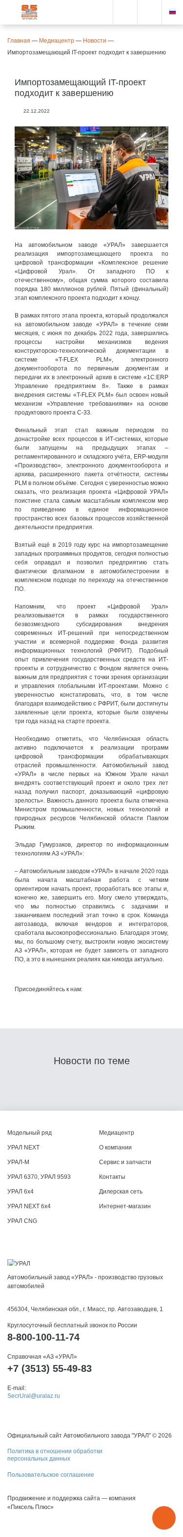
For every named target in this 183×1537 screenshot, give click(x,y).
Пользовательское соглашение (50, 1474)
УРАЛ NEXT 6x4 (29, 1206)
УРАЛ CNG (22, 1221)
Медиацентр (56, 40)
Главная (18, 40)
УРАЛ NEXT (23, 1147)
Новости (94, 40)
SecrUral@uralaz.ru (33, 1395)
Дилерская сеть (120, 1191)
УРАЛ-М (18, 1162)
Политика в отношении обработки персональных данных (54, 1455)
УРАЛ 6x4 (20, 1191)
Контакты (112, 1176)
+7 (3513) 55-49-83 (49, 1368)
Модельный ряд (29, 1132)
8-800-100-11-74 (43, 1337)
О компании (115, 1147)
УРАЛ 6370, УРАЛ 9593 (39, 1176)
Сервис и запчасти (125, 1162)
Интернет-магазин (125, 1206)
